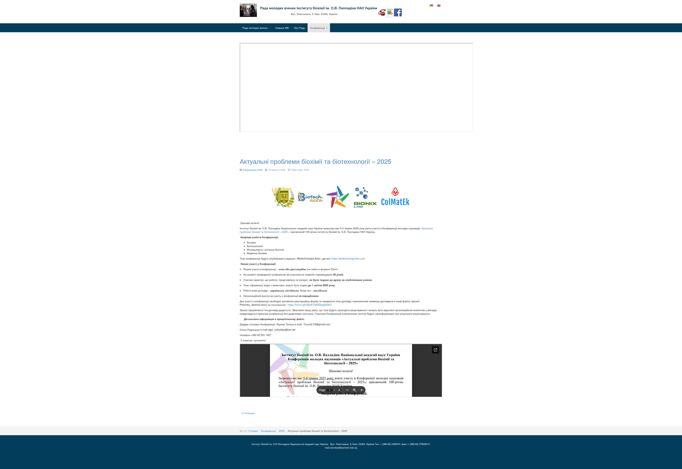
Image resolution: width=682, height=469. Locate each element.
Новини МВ (282, 28)
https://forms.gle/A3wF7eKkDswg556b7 (310, 304)
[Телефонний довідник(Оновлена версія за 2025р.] (382, 12)
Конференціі (318, 28)
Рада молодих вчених (255, 28)
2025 (282, 431)
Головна (253, 431)
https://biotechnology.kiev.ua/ (347, 258)
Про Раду (299, 28)
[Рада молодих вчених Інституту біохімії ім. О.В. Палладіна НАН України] (313, 10)
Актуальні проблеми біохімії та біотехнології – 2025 (315, 161)
